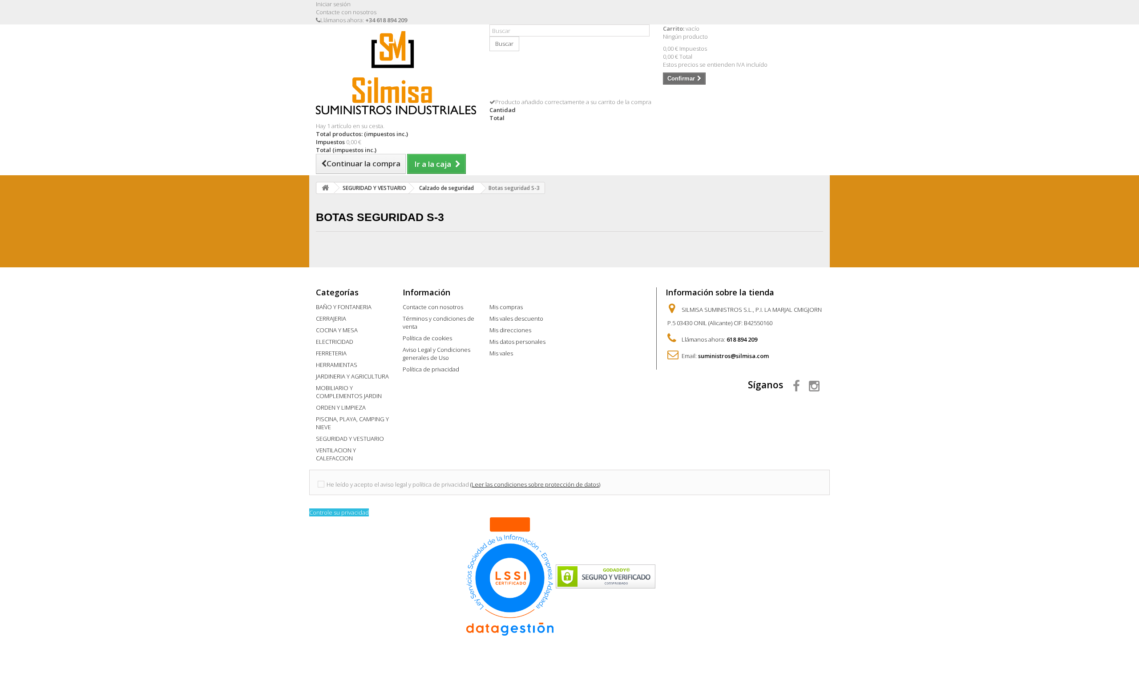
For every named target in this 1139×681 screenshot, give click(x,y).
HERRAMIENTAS (336, 365)
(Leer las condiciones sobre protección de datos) (535, 484)
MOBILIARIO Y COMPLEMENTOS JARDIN (349, 392)
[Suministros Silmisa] (396, 72)
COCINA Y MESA (337, 330)
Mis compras (506, 307)
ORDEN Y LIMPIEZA (341, 407)
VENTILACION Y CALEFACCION (336, 454)
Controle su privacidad (339, 512)
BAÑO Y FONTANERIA (344, 307)
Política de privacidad (431, 369)
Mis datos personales (517, 342)
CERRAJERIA (331, 318)
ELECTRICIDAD (334, 342)
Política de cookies (427, 338)
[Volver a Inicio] (325, 187)
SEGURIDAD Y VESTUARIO (350, 439)
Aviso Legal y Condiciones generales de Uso (436, 354)
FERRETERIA (331, 353)
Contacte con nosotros (346, 12)
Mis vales (501, 353)
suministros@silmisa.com (733, 356)
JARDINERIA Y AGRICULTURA (352, 376)
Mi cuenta (509, 292)
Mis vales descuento (516, 318)
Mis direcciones (510, 330)
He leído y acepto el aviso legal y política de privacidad (398, 484)
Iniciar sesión (333, 4)
